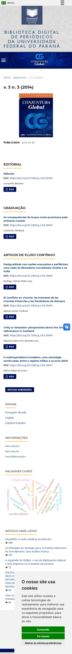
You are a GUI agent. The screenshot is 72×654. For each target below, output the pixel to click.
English (9, 417)
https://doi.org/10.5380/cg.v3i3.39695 (31, 305)
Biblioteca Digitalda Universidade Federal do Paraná (32, 39)
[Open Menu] (3, 60)
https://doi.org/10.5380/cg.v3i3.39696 (31, 335)
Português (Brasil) (15, 412)
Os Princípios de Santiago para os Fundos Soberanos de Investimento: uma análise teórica (36, 549)
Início (7, 77)
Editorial (8, 173)
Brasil (7, 2)
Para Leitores (12, 446)
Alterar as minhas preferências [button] (43, 643)
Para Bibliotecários (15, 456)
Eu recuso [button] (43, 636)
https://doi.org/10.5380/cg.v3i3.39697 (31, 365)
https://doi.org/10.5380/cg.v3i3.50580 (31, 178)
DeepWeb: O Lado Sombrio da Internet (28, 539)
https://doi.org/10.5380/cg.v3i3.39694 (31, 275)
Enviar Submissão (20, 389)
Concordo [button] (43, 629)
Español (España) (15, 423)
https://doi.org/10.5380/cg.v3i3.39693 (31, 225)
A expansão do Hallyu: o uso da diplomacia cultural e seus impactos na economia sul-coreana (35, 562)
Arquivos (19, 77)
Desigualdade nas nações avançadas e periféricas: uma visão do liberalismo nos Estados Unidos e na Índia (35, 268)
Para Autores (12, 451)
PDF (11, 189)
